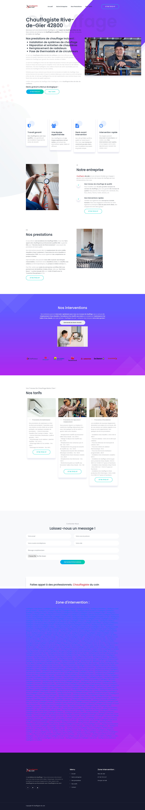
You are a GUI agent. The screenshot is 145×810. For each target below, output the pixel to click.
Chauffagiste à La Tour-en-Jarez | (49, 645)
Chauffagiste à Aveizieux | (73, 641)
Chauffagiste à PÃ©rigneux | (62, 643)
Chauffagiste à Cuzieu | (41, 641)
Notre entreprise (61, 6)
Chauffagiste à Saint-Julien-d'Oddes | (89, 721)
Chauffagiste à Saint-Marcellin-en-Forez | (38, 621)
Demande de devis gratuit (72, 323)
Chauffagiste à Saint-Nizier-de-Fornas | (54, 681)
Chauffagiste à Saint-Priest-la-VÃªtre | (65, 734)
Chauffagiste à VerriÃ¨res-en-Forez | (92, 681)
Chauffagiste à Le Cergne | (87, 673)
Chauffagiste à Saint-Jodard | (49, 689)
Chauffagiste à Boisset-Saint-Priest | (37, 653)
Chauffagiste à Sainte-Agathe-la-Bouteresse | (93, 655)
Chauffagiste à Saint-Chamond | (67, 608)
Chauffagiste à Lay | (101, 673)
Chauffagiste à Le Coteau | (54, 614)
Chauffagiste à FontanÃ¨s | (76, 679)
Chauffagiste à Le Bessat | (101, 699)
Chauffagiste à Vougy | (33, 643)
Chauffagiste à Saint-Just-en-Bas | (55, 717)
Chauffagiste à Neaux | (37, 693)
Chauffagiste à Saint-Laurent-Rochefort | (54, 724)
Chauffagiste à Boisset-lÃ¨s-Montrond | (45, 657)
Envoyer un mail (102, 780)
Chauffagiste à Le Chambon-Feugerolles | (50, 610)
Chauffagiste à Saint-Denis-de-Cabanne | (94, 645)
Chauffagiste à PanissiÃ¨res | (83, 625)
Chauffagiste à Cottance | (55, 677)
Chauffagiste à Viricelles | (47, 701)
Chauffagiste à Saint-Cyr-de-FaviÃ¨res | (82, 669)
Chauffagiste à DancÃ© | (58, 730)
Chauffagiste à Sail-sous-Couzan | (36, 661)
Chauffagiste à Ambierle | (90, 631)
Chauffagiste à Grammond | (87, 667)
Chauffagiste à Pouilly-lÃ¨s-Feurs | (94, 649)
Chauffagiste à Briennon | (38, 633)
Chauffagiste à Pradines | (102, 675)
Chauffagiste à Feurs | (86, 612)
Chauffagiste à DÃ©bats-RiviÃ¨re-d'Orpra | (38, 730)
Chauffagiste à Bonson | (77, 623)
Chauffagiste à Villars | (100, 612)
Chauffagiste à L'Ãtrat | (99, 627)
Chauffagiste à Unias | (32, 709)
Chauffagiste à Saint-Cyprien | (44, 629)
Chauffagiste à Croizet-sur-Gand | (68, 719)
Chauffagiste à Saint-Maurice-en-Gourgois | (59, 633)
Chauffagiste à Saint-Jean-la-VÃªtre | (75, 711)
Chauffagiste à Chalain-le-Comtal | (58, 679)
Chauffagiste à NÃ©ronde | (64, 697)
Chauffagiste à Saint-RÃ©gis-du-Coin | (91, 707)
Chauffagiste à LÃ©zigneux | (86, 635)
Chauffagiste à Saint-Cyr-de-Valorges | (37, 711)
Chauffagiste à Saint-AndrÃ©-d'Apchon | (79, 629)
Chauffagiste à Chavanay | (63, 627)
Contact (73, 787)
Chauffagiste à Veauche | (55, 612)
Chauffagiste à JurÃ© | (33, 726)
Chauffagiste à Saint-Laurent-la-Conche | (61, 685)
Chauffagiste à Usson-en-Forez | (91, 641)
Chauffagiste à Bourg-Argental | (64, 625)
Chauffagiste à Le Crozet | (95, 717)
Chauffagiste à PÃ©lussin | (110, 623)
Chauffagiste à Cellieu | (78, 637)
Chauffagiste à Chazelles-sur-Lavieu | (77, 724)
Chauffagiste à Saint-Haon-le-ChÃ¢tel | (37, 685)
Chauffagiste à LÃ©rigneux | (106, 730)
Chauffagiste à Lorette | (94, 619)
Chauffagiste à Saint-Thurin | (58, 728)
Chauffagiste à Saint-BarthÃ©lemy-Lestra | (82, 675)
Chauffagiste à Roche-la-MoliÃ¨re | (87, 610)
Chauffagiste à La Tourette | (62, 687)
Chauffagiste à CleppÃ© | (33, 689)
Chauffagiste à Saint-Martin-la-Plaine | (37, 623)
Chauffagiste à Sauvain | (34, 705)
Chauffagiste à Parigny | (110, 681)
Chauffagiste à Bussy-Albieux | (82, 695)
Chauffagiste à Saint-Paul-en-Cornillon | (70, 645)
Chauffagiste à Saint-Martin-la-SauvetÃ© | (46, 659)
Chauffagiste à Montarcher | (89, 738)
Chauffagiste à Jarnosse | (46, 703)
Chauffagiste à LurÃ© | (59, 732)
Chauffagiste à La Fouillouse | (110, 619)
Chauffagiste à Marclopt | (80, 693)
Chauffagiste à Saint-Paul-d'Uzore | (99, 732)
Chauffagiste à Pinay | (55, 721)
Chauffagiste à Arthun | (51, 693)
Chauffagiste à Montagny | (58, 651)
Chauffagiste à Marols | (93, 705)
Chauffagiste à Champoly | (34, 719)
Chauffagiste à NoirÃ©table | (44, 635)
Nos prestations (76, 6)
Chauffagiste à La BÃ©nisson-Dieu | (82, 699)
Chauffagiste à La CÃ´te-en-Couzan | (54, 738)
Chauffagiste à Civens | (78, 643)
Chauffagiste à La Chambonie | (107, 738)
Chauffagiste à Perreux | (60, 629)
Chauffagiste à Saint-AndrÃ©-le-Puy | (89, 647)
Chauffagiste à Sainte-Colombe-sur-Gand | (66, 703)
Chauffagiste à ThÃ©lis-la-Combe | (104, 728)
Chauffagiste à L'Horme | (64, 619)
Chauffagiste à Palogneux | (73, 738)
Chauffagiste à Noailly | (73, 671)
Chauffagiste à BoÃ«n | (48, 625)
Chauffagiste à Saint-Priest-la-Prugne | (83, 697)
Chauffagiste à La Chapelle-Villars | (106, 687)
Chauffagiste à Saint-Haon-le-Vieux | (52, 665)
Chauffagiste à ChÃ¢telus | (84, 734)
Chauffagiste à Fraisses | (78, 621)
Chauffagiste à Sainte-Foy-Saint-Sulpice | (46, 695)
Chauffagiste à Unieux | (41, 612)
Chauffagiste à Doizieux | (47, 669)
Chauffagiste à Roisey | (72, 667)
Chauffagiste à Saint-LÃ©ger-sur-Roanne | (103, 651)
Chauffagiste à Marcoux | (71, 673)
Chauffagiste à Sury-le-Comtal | (62, 616)
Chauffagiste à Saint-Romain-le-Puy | (59, 623)
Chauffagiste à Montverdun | (57, 655)
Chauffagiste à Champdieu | (80, 633)
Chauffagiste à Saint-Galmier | (81, 616)
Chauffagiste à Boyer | (91, 726)
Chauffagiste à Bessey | (62, 705)
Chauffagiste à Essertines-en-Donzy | (99, 693)
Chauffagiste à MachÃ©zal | (98, 701)
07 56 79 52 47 (110, 6)
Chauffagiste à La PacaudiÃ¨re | (66, 657)
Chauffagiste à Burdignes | (57, 711)
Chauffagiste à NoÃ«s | (87, 728)
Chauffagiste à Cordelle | (33, 667)
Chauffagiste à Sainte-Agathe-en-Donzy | (79, 736)
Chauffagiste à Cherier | (65, 695)
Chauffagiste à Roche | (106, 721)
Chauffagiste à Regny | (64, 637)
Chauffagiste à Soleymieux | (34, 681)
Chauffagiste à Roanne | (51, 608)
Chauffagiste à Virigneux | (80, 685)
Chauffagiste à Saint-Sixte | (48, 675)
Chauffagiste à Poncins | (85, 665)
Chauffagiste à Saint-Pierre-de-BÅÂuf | (106, 635)
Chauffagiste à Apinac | (48, 705)
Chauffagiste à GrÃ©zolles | (40, 721)
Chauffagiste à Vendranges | (89, 713)
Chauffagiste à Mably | (39, 614)
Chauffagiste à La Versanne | (109, 709)
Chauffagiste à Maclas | (95, 633)
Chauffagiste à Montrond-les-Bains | (46, 619)
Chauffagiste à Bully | (106, 705)
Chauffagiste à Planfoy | (34, 665)
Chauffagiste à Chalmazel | (87, 703)
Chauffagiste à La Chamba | (34, 740)
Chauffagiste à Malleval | (79, 689)
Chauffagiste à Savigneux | (34, 625)
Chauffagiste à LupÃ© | (74, 715)
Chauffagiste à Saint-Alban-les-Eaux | (88, 663)
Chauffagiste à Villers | (47, 687)
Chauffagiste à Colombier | (89, 715)
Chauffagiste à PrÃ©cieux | (101, 657)
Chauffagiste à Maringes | (73, 681)
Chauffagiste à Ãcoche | (65, 689)
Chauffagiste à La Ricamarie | (71, 612)
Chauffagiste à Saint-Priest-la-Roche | (76, 717)
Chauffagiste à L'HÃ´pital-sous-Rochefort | (38, 736)
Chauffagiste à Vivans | (95, 724)
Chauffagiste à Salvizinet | (109, 683)
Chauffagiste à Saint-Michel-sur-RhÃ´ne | (54, 671)
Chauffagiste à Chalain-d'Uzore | (84, 691)
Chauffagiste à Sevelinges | (92, 679)
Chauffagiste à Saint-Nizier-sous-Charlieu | (65, 635)
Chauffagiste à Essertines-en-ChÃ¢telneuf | (76, 677)
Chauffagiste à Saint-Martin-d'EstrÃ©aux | (104, 665)
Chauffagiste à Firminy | (84, 608)
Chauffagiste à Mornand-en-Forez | (65, 701)
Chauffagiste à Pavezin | (107, 711)
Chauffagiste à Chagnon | (65, 693)
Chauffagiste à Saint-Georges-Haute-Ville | (50, 647)
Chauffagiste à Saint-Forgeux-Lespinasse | (44, 691)
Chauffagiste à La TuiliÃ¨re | (50, 719)
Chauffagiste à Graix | (46, 732)
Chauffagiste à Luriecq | (54, 649)
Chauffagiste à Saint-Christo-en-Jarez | (71, 631)
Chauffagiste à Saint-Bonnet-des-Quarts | (88, 709)
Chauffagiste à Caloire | (33, 713)
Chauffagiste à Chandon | (108, 641)
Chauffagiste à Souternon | (73, 713)
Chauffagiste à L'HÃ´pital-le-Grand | (108, 659)
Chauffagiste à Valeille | (41, 677)
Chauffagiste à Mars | (93, 689)
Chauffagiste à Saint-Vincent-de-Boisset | (53, 667)
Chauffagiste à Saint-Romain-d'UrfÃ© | (89, 719)
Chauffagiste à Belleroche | (34, 724)
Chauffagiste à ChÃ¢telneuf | (42, 715)
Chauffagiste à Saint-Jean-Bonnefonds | (91, 614)
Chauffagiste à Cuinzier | (40, 679)
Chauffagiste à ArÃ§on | (98, 736)
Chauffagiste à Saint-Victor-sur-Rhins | (77, 653)
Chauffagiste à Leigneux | (33, 707)
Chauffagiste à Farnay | (111, 643)
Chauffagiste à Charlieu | (107, 621)
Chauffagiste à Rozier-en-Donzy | (95, 643)
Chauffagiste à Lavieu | (112, 736)
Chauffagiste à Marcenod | (107, 679)
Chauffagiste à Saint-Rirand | (74, 730)
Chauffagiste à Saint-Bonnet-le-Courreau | (51, 673)
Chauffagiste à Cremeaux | (54, 661)
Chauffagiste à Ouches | (73, 655)
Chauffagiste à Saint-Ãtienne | (35, 608)
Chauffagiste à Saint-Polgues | (49, 726)
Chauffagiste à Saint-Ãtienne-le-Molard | (86, 659)
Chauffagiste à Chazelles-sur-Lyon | (100, 616)
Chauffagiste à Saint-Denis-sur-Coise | (99, 685)
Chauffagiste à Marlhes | (47, 643)
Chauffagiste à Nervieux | (70, 665)
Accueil (50, 6)
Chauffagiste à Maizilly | (93, 711)
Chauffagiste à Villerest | (79, 619)
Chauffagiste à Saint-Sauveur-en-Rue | (37, 655)
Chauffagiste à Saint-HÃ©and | (93, 623)
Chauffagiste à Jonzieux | (39, 649)
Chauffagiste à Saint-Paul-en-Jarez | (60, 621)
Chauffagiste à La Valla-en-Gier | (71, 661)
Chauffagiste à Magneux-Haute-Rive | (102, 695)
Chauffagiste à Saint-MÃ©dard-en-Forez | (93, 661)
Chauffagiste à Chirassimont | (71, 707)
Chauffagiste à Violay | (32, 645)
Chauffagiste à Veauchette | (68, 663)
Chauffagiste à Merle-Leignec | (36, 717)
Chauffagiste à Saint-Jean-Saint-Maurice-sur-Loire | (103, 653)
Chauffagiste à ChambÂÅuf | (34, 637)
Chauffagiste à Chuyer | (102, 671)
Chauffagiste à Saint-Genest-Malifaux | (103, 625)
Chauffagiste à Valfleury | (96, 677)
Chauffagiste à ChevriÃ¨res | (84, 657)
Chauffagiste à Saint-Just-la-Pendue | (96, 637)
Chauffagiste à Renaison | (33, 627)
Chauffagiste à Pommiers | (110, 707)
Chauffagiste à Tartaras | (87, 671)
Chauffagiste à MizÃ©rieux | (77, 705)
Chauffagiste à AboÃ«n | (69, 709)
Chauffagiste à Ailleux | (33, 732)
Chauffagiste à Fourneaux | (34, 683)
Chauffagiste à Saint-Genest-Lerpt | (42, 616)
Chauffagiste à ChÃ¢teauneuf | (57, 641)
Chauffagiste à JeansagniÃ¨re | (35, 738)
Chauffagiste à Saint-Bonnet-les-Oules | (95, 639)
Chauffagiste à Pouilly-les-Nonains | (49, 631)
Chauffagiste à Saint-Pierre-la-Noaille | (50, 709)
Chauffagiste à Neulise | (70, 647)
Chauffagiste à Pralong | (33, 669)
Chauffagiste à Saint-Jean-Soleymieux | (106, 667)
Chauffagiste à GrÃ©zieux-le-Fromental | (104, 734)
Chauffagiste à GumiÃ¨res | (59, 715)
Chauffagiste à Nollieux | (90, 730)
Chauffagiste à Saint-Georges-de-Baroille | (52, 713)
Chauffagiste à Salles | (32, 697)
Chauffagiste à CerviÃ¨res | (59, 736)
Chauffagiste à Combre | (83, 701)
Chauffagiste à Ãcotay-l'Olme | (57, 653)
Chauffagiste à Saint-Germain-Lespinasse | (78, 651)
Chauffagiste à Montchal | (64, 699)
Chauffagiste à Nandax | (101, 691)
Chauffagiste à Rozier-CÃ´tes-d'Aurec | (45, 699)
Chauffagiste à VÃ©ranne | (63, 669)
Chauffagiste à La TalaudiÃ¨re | (71, 614)
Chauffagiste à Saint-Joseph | (99, 629)
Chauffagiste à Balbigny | (48, 627)
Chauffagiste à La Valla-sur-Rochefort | (42, 734)
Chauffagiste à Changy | (63, 683)
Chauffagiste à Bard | (76, 683)
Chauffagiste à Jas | (103, 726)
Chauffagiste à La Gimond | (70, 721)
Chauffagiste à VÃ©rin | (63, 675)
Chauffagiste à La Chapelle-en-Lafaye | (77, 732)
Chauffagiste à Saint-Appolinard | (92, 683)
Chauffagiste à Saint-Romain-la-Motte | (50, 639)
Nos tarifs (88, 6)
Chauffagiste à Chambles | (67, 659)
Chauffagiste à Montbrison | (99, 608)
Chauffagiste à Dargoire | (102, 697)
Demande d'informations (72, 562)
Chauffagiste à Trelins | (49, 683)
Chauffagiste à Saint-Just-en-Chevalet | (72, 649)
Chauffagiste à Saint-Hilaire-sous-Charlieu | (83, 687)
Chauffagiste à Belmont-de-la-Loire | (73, 639)
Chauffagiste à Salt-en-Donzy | (66, 691)
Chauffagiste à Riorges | (70, 610)
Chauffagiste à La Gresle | (102, 669)
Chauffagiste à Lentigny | (49, 637)
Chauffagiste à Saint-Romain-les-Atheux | (48, 663)
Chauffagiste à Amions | (110, 717)
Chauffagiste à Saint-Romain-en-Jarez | (38, 651)
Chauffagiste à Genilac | (93, 621)
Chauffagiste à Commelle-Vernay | (81, 627)
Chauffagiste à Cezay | (73, 728)
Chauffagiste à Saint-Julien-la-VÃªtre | (52, 707)
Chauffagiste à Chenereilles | (47, 697)
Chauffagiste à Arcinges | (42, 728)
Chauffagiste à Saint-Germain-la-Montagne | (71, 726)
